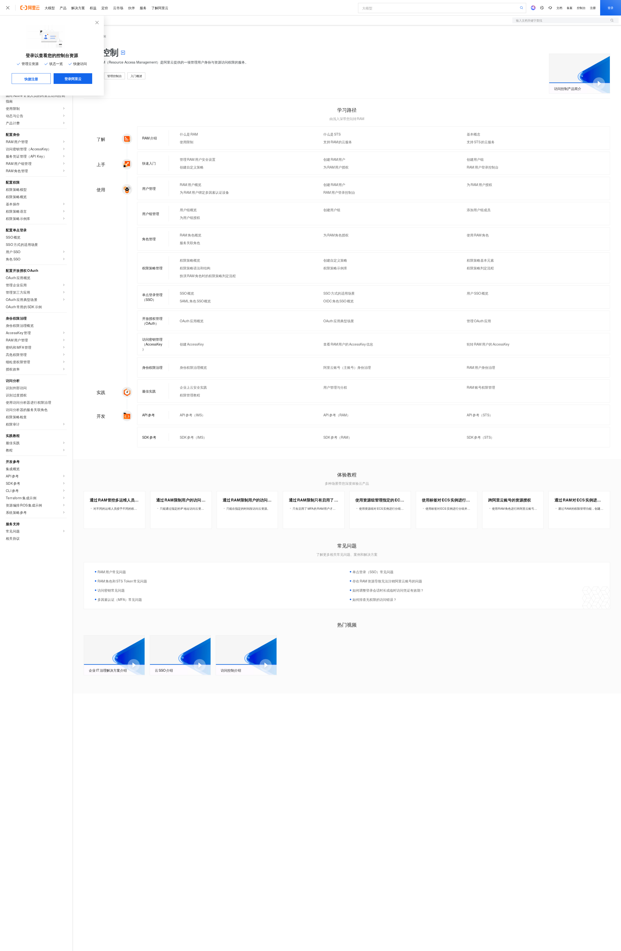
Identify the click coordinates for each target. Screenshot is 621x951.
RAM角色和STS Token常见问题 (122, 581)
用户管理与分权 (335, 387)
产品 (63, 7)
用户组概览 (188, 209)
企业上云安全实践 (193, 387)
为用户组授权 (190, 217)
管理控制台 (114, 76)
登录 (610, 8)
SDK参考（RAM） (337, 437)
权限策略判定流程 (480, 268)
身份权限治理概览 (193, 367)
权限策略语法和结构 (195, 268)
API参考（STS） (480, 414)
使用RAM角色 (478, 235)
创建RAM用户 (334, 159)
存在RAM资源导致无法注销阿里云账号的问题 (387, 581)
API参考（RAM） (336, 414)
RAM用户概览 (190, 184)
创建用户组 (475, 159)
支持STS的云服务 (481, 141)
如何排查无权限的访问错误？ (374, 599)
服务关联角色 (190, 242)
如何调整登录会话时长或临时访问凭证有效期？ (388, 590)
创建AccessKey (192, 344)
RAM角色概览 (190, 235)
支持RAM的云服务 (337, 141)
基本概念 (473, 134)
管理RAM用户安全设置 (197, 159)
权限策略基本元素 (480, 260)
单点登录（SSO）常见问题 (372, 571)
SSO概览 (187, 293)
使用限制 (186, 141)
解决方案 (78, 7)
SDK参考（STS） (480, 437)
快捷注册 (31, 78)
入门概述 (136, 76)
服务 (143, 7)
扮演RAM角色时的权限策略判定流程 (208, 275)
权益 (93, 7)
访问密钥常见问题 (111, 590)
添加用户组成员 (478, 209)
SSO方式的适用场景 (339, 293)
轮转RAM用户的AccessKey (488, 344)
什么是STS (332, 134)
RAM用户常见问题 (112, 571)
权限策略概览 (190, 260)
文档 (559, 8)
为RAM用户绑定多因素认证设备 (204, 192)
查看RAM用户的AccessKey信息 (348, 344)
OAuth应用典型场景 (338, 320)
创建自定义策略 (192, 167)
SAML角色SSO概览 (195, 300)
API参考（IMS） (192, 414)
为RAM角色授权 (336, 235)
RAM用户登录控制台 (482, 167)
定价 (104, 7)
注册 (593, 8)
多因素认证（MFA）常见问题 (120, 599)
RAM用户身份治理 (481, 367)
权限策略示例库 (335, 268)
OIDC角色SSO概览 (338, 300)
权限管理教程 (190, 395)
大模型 (50, 7)
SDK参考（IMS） (193, 437)
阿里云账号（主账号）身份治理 (347, 367)
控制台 (581, 8)
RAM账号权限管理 (481, 387)
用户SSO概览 (477, 293)
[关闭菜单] (8, 8)
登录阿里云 (73, 78)
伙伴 (131, 7)
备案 (569, 8)
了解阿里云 (159, 7)
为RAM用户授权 (336, 167)
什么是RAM (189, 134)
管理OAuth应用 (479, 320)
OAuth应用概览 (192, 320)
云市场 (118, 7)
